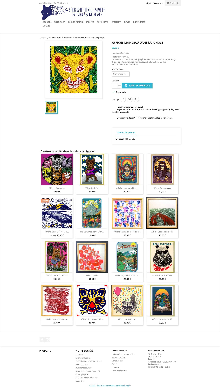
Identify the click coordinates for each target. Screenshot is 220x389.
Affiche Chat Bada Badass (57, 275)
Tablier (90, 22)
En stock (120, 139)
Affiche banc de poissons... (56, 319)
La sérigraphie (82, 374)
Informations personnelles (123, 354)
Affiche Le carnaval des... (127, 188)
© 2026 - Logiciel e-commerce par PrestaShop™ (110, 385)
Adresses (116, 367)
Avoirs (114, 364)
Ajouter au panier (137, 85)
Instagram (47, 339)
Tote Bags (59, 22)
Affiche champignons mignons (127, 232)
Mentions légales (83, 358)
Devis (127, 22)
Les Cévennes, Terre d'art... (92, 232)
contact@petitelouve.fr (159, 366)
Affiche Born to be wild (162, 275)
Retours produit (118, 357)
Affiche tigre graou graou (92, 319)
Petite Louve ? (81, 364)
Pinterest (136, 99)
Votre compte (119, 350)
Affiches (116, 22)
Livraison (79, 354)
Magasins (80, 381)
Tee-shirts (102, 22)
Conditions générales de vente (89, 361)
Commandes (117, 361)
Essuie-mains (75, 22)
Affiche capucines (92, 275)
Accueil (47, 22)
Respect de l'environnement (88, 371)
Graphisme (139, 22)
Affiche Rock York (92, 188)
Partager (123, 99)
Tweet (129, 99)
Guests (46, 25)
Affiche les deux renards (162, 232)
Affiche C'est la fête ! (127, 319)
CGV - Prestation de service (87, 378)
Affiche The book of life (162, 319)
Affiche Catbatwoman (162, 188)
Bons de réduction (120, 370)
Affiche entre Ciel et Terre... (57, 232)
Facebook (42, 339)
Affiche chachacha (57, 188)
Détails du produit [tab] (126, 132)
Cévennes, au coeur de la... (127, 275)
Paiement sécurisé (83, 368)
